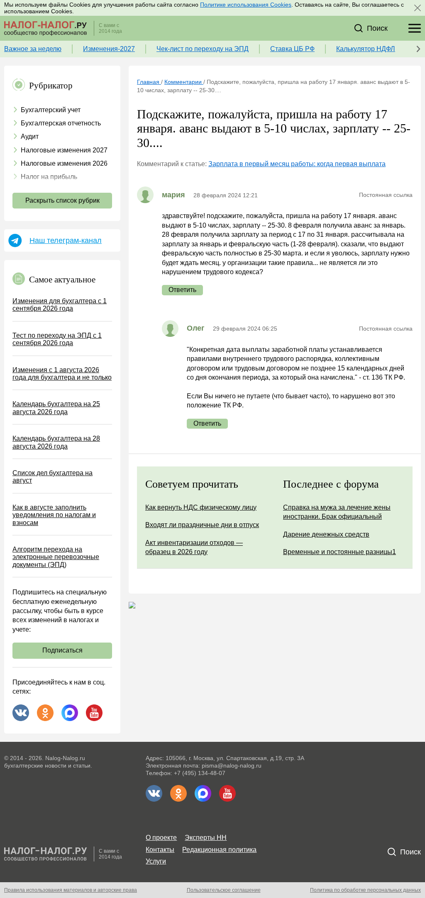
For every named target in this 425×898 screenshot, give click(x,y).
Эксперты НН (206, 837)
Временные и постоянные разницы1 (339, 551)
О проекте (161, 837)
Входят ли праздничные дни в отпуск (202, 524)
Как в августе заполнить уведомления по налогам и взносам (54, 515)
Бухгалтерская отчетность (61, 123)
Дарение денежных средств (326, 534)
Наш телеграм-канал (65, 240)
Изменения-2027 (109, 48)
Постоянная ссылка (386, 194)
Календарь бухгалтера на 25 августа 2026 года (56, 407)
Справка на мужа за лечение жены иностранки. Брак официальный (337, 512)
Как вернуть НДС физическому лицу (200, 507)
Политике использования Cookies (245, 4)
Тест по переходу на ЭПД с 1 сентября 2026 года (57, 339)
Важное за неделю (32, 48)
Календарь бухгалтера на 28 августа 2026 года (56, 442)
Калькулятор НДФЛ (365, 48)
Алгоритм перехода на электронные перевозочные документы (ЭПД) (55, 557)
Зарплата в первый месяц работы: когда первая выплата (297, 163)
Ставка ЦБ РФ (292, 48)
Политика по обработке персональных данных (365, 890)
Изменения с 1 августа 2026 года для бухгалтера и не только (62, 373)
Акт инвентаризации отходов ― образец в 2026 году (194, 547)
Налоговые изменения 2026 (64, 163)
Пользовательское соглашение (224, 890)
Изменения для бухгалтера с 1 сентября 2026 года (59, 304)
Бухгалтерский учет (51, 109)
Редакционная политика (219, 849)
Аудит (30, 136)
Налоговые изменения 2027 (64, 150)
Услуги (156, 861)
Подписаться (62, 650)
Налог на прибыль (49, 176)
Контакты (160, 849)
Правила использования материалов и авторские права (70, 890)
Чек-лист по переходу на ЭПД (202, 48)
